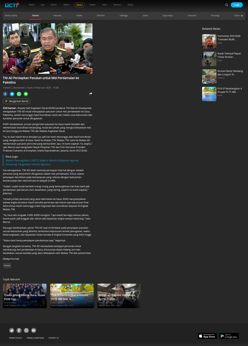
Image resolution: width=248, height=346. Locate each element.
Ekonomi (101, 15)
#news (7, 265)
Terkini (35, 15)
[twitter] (12, 94)
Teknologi (215, 15)
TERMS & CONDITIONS (35, 338)
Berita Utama (11, 15)
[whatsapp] (19, 94)
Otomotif (192, 15)
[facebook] (5, 94)
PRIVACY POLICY (15, 338)
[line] (26, 94)
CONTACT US (54, 338)
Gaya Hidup (168, 15)
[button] (137, 296)
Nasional (57, 15)
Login (236, 4)
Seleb (145, 15)
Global (79, 15)
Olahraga (124, 15)
